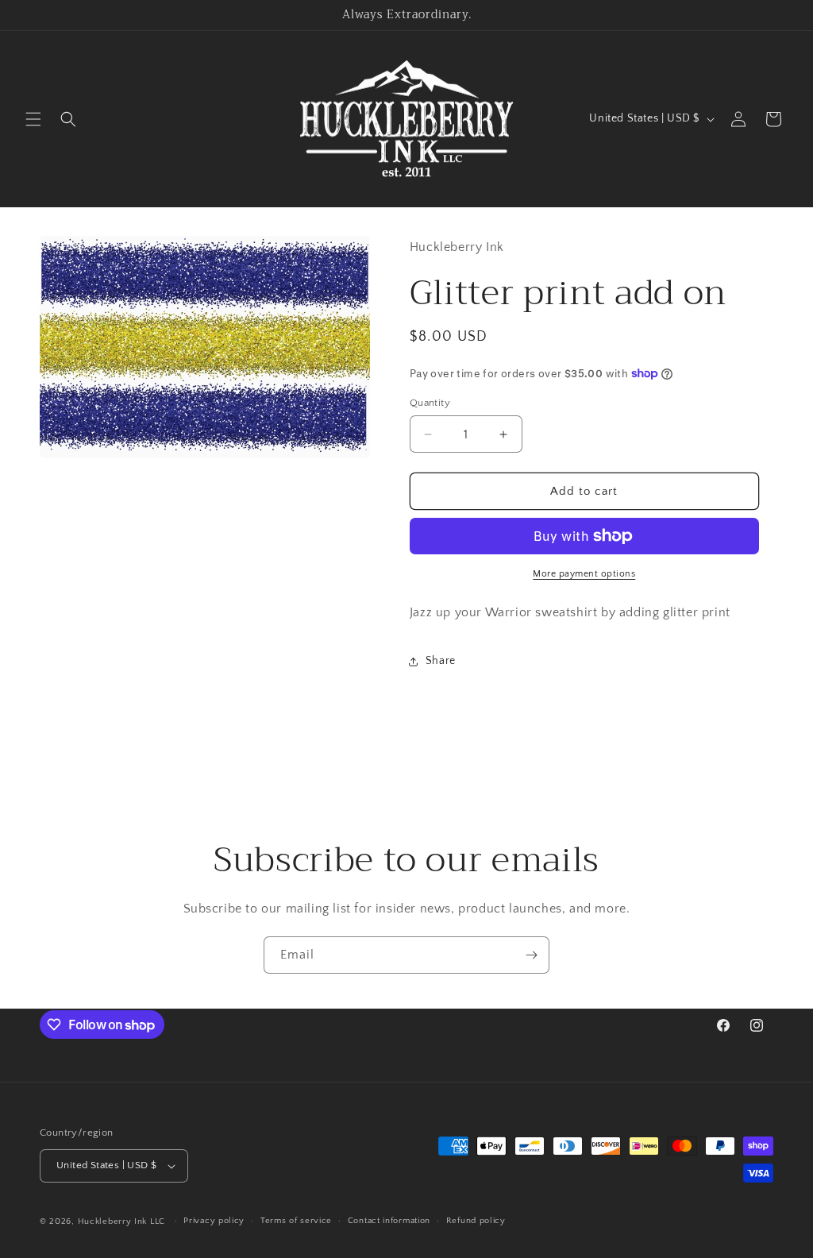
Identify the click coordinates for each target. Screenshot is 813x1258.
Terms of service (296, 1220)
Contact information (389, 1220)
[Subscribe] (531, 955)
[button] (33, 119)
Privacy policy (214, 1220)
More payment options (584, 574)
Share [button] (441, 660)
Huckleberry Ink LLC (121, 1221)
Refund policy (476, 1220)
